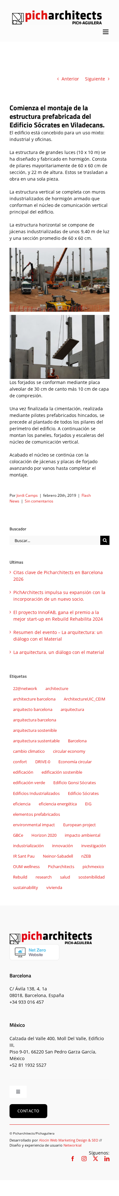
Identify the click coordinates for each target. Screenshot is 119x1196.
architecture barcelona (34, 699)
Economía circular (75, 761)
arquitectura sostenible (35, 730)
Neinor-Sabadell (58, 856)
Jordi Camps (27, 495)
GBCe (18, 835)
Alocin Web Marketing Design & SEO (68, 1140)
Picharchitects (61, 866)
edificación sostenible (62, 772)
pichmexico (93, 866)
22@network (25, 688)
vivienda (54, 887)
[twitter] (95, 1158)
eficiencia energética (58, 804)
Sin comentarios (39, 501)
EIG (88, 804)
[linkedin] (106, 1158)
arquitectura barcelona (34, 720)
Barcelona (77, 741)
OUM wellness (26, 866)
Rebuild (20, 877)
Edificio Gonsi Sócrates (74, 782)
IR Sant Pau (24, 856)
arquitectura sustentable (36, 741)
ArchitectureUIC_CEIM (84, 699)
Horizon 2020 (43, 835)
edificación (23, 772)
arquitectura (72, 709)
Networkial (72, 1145)
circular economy (69, 751)
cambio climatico (29, 751)
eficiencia (21, 804)
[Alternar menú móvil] (106, 32)
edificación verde (29, 782)
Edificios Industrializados (36, 793)
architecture (56, 688)
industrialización (28, 845)
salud (65, 877)
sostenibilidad (91, 877)
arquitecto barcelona (32, 709)
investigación (93, 845)
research (44, 877)
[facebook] (72, 1158)
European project (79, 825)
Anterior (70, 79)
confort (20, 761)
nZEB (86, 856)
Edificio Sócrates (83, 793)
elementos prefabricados (36, 814)
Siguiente (95, 79)
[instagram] (84, 1158)
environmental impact (34, 825)
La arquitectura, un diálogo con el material (58, 652)
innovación (62, 845)
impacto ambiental (82, 835)
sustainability (25, 887)
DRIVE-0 (42, 761)
